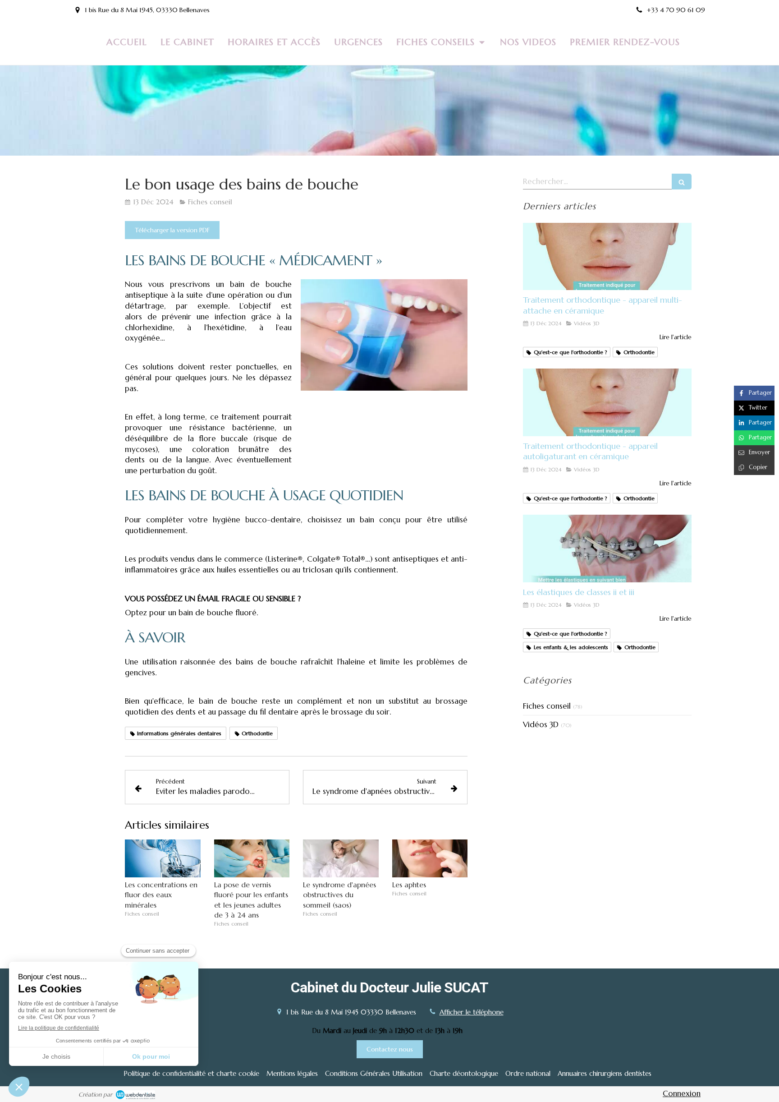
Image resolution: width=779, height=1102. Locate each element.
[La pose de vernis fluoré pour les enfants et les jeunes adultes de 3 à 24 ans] (252, 858)
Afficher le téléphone (472, 1012)
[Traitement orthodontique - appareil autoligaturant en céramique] (607, 402)
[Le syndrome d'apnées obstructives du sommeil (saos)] (341, 858)
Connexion (682, 1093)
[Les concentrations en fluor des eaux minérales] (163, 858)
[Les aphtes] (430, 858)
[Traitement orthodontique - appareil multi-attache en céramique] (607, 256)
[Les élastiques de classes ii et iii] (607, 548)
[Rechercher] (682, 181)
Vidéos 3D (541, 724)
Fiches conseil (547, 706)
